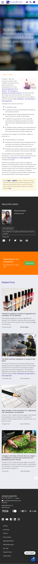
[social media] (3, 519)
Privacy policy (7, 537)
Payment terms (7, 552)
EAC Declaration (29, 99)
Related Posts (8, 282)
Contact (5, 526)
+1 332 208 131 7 (8, 498)
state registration (7, 101)
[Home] (15, 2)
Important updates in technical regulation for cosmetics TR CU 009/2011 (19, 315)
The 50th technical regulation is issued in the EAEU (18, 360)
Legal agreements (8, 541)
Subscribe (29, 263)
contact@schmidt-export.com (12, 500)
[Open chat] (33, 559)
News (10, 74)
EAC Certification (19, 99)
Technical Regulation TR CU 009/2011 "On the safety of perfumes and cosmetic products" (12, 91)
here (9, 188)
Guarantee (6, 529)
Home (5, 74)
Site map (5, 548)
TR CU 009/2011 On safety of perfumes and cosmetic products (18, 233)
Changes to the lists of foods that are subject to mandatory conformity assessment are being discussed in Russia (18, 458)
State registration (8, 228)
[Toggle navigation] (2, 2)
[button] (27, 2)
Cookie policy (7, 556)
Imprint (5, 533)
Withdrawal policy (8, 544)
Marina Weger (24, 327)
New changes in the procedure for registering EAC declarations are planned (19, 411)
